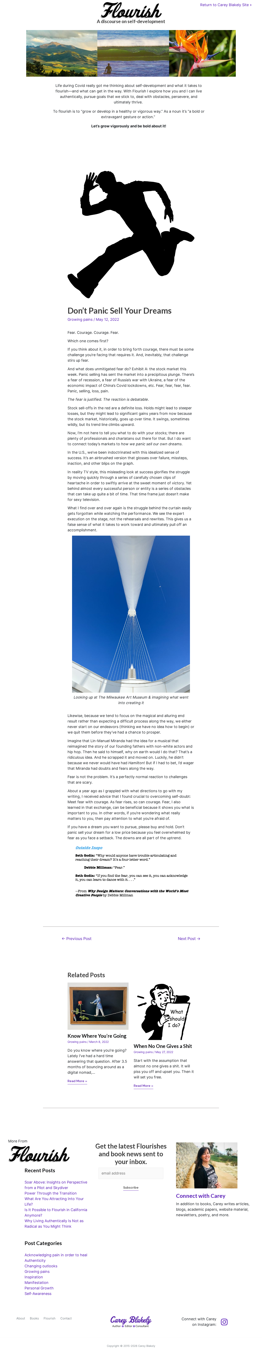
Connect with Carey (200, 1195)
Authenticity (35, 1260)
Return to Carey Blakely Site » (226, 5)
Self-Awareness (38, 1293)
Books (34, 1318)
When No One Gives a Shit (163, 1046)
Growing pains (80, 319)
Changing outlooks (41, 1266)
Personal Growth (39, 1288)
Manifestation (37, 1282)
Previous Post (76, 938)
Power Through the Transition (51, 1193)
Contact (66, 1318)
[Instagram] (224, 1322)
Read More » (77, 1081)
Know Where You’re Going (97, 1036)
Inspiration (34, 1277)
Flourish (49, 1318)
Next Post (189, 938)
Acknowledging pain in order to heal (56, 1255)
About (20, 1318)
